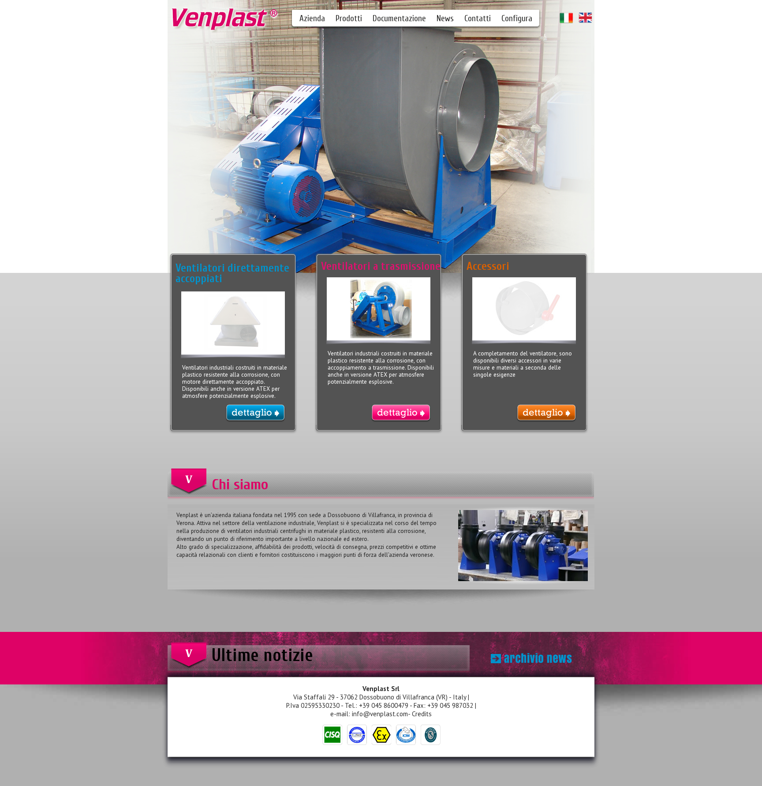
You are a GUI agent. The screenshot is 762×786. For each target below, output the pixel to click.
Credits (422, 714)
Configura (516, 18)
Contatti (477, 18)
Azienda (312, 18)
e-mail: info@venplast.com (369, 714)
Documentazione (399, 18)
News (445, 18)
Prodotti (349, 18)
